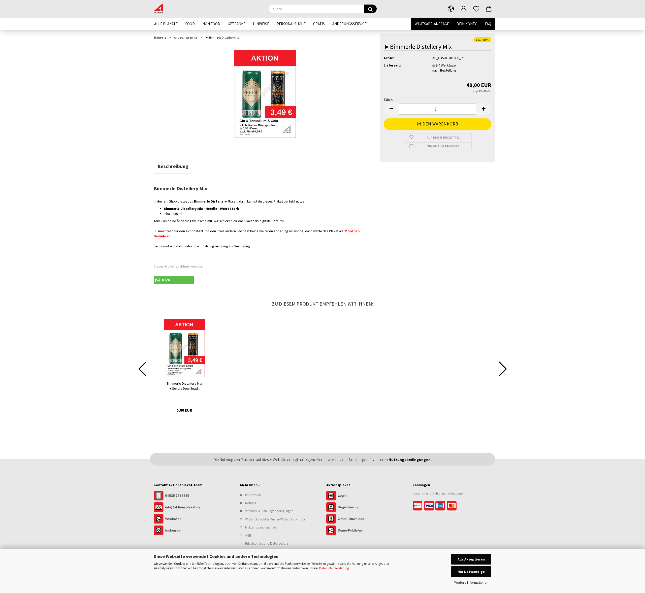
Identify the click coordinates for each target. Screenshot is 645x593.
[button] (451, 9)
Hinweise (261, 23)
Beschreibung (172, 166)
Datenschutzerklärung (334, 568)
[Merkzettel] (476, 9)
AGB (248, 535)
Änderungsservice (349, 23)
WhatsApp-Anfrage (432, 23)
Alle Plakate (166, 23)
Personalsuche (291, 23)
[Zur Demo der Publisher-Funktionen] (351, 531)
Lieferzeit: (392, 65)
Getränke (236, 23)
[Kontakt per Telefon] (179, 496)
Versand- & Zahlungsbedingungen (269, 511)
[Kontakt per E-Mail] (179, 507)
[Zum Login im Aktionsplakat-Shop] (351, 496)
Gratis (319, 23)
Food (190, 23)
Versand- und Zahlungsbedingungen (438, 493)
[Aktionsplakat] (160, 9)
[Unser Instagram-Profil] (179, 531)
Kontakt (250, 503)
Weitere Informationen (471, 582)
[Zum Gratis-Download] (351, 519)
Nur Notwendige (471, 571)
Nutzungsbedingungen (261, 527)
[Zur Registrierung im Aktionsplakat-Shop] (351, 507)
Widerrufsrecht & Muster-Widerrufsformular (275, 519)
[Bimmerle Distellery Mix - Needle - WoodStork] (265, 93)
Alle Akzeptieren (471, 559)
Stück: (388, 99)
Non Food (211, 23)
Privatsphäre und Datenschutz (266, 543)
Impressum (253, 494)
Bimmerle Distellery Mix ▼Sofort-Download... (184, 386)
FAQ (488, 23)
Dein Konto (467, 23)
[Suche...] (370, 9)
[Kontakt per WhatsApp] (179, 519)
